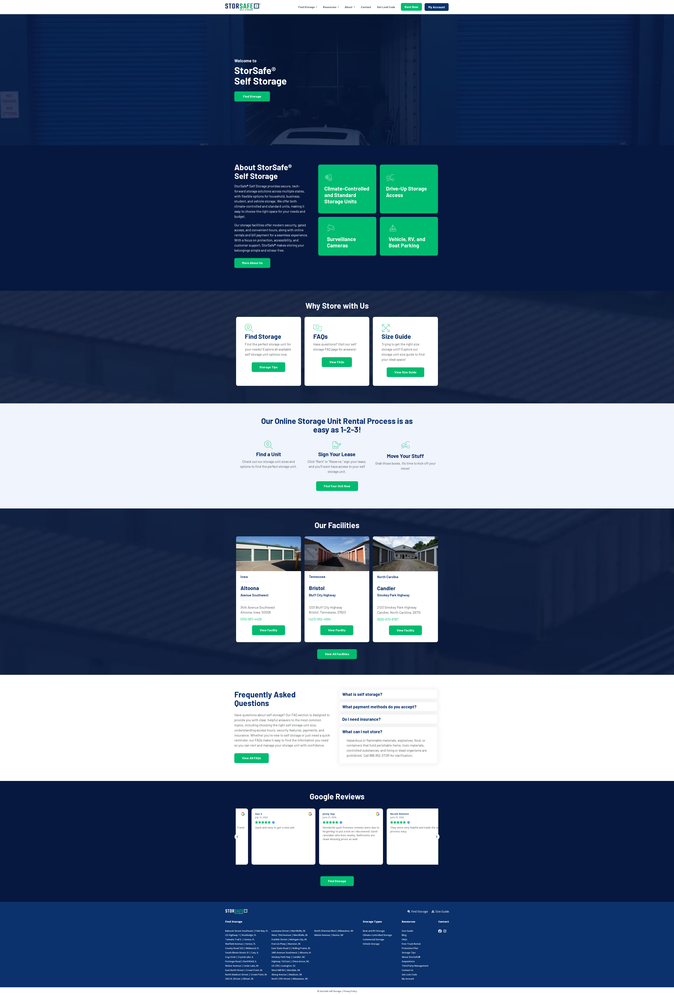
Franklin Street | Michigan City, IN (289, 939)
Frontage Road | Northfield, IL (241, 961)
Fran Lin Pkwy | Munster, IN (286, 943)
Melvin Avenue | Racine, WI (328, 935)
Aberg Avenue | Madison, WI (287, 974)
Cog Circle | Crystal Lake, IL (239, 957)
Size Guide (407, 930)
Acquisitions (408, 961)
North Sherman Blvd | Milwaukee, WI (333, 930)
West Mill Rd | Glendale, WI (286, 970)
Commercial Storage (373, 939)
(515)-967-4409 (251, 619)
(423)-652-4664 (320, 619)
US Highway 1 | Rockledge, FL (240, 935)
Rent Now (411, 7)
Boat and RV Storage (374, 930)
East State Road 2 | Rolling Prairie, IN (291, 948)
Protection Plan (410, 948)
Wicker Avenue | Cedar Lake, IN (241, 965)
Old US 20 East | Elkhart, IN (239, 978)
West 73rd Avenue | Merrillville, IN (290, 935)
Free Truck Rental (411, 943)
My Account (436, 7)
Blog (404, 935)
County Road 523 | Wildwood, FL (242, 948)
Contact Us (407, 970)
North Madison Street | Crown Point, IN (246, 974)
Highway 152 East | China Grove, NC (290, 961)
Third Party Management (415, 965)
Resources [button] (330, 7)
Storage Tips (409, 952)
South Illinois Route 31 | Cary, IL (242, 952)
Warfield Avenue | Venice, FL (240, 943)
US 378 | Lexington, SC (284, 965)
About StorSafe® (411, 957)
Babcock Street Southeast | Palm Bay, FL (246, 930)
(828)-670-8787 (387, 619)
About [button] (349, 7)
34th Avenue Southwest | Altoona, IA (291, 952)
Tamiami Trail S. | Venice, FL (240, 939)
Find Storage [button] (306, 7)
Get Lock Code (386, 7)
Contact (366, 7)
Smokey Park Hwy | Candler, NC (288, 957)
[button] (388, 694)
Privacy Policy (350, 991)
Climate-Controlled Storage (377, 935)
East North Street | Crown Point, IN (243, 970)
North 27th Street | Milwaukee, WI (290, 978)
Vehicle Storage (371, 943)
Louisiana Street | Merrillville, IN (288, 930)
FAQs (404, 939)
